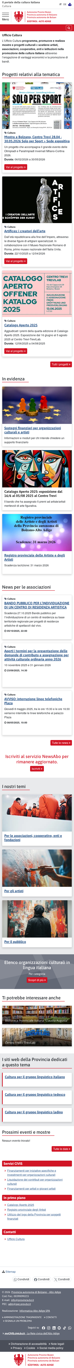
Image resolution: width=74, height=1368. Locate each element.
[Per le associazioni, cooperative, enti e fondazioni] (37, 813)
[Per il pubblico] (37, 918)
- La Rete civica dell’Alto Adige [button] (32, 1333)
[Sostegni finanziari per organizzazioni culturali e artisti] (37, 405)
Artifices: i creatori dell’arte (24, 231)
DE (64, 4)
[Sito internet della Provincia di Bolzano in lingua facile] (70, 4)
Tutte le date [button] (61, 1149)
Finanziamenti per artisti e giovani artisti (31, 1189)
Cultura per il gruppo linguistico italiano (35, 1077)
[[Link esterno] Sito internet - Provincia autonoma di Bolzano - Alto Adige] (35, 16)
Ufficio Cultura (16, 1239)
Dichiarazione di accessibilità (28, 1344)
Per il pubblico (15, 942)
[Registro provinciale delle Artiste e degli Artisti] (37, 532)
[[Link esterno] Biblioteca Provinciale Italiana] (37, 1015)
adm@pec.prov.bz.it (19, 1304)
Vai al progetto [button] (15, 167)
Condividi (23, 1279)
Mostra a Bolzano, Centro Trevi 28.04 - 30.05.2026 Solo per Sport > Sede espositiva (37, 139)
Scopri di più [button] (36, 980)
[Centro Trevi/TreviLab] (37, 1037)
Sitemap (11, 1272)
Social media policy (51, 1348)
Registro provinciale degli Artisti (26, 1210)
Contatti (51, 1317)
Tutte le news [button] (60, 743)
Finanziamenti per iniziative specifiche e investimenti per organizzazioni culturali (31, 1173)
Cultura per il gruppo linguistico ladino (34, 1112)
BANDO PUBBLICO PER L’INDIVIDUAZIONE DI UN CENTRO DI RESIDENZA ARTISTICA (36, 605)
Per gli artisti (13, 891)
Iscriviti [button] (36, 769)
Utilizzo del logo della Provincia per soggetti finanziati (34, 1216)
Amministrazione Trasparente (22, 1317)
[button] (43, 1327)
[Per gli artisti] (37, 868)
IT (61, 4)
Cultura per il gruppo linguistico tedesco (35, 1094)
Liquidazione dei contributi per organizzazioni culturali (35, 1182)
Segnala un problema (18, 1320)
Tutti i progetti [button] (60, 364)
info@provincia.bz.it (22, 1300)
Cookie (30, 1348)
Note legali (57, 1344)
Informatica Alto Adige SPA (34, 1310)
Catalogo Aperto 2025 (21, 325)
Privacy (17, 1348)
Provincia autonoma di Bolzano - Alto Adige (36, 1292)
